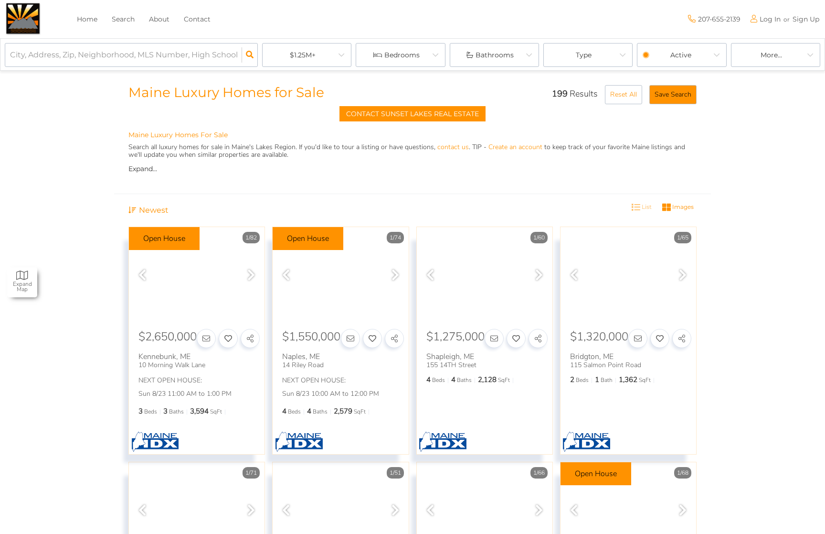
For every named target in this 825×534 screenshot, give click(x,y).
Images (682, 206)
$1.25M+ (303, 55)
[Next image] (251, 276)
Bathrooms (495, 55)
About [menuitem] (159, 19)
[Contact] (206, 338)
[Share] (250, 338)
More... (771, 55)
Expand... (142, 169)
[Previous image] (142, 276)
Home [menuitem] (87, 19)
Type (584, 55)
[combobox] (11, 55)
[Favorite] (228, 338)
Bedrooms (402, 55)
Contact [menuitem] (197, 19)
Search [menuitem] (123, 19)
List (646, 206)
